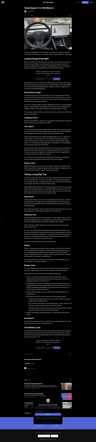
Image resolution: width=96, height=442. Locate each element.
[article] (48, 386)
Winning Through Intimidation (33, 383)
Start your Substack (44, 436)
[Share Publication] (80, 2)
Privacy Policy (57, 418)
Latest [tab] (29, 380)
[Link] (22, 59)
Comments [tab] (27, 363)
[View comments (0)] (28, 15)
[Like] (25, 15)
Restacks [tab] (33, 363)
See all (26, 413)
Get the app (54, 436)
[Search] (77, 2)
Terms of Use (54, 417)
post (33, 52)
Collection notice (57, 432)
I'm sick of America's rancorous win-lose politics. (35, 395)
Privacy (47, 432)
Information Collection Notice (47, 418)
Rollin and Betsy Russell (35, 388)
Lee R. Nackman (30, 10)
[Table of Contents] (1, 221)
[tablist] (30, 363)
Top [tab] (26, 380)
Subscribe (85, 2)
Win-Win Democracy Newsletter (34, 394)
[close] (60, 399)
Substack (41, 439)
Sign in (92, 2)
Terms (51, 432)
